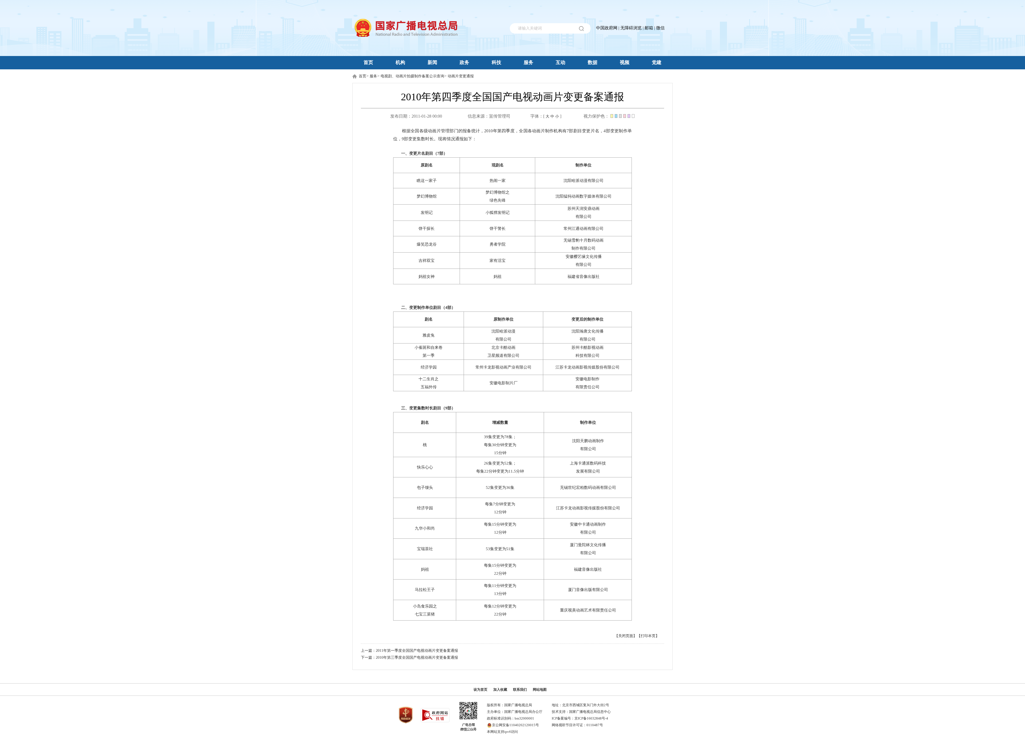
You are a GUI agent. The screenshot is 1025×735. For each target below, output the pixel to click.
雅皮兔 (429, 335)
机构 (400, 62)
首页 (368, 62)
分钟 (502, 453)
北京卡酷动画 (503, 347)
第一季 (429, 355)
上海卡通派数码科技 (588, 463)
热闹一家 (498, 180)
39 (486, 437)
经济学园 (429, 367)
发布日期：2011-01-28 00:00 (416, 116)
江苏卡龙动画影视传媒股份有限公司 (587, 367)
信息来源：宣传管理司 (489, 116)
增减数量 (500, 422)
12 (496, 512)
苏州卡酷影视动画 (587, 347)
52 (506, 463)
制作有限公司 (583, 248)
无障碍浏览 (631, 28)
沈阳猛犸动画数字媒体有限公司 (583, 196)
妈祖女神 (427, 276)
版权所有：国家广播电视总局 (509, 705)
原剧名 (427, 165)
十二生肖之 (429, 379)
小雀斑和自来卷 (429, 347)
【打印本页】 (648, 636)
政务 (464, 62)
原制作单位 (504, 319)
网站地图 (540, 690)
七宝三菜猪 (425, 614)
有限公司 (583, 216)
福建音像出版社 (588, 569)
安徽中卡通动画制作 (588, 524)
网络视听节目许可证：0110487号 (577, 725)
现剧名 (498, 165)
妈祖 (498, 276)
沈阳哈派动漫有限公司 (583, 180)
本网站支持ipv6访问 (502, 732)
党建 (656, 62)
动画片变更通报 (461, 76)
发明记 (427, 212)
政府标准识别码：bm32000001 (510, 718)
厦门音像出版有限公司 (588, 590)
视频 (624, 62)
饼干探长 (427, 228)
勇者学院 (498, 244)
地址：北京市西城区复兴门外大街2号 (580, 705)
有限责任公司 (587, 387)
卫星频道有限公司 (503, 355)
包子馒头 (425, 487)
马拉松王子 (425, 590)
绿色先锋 (498, 200)
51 (508, 549)
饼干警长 (498, 228)
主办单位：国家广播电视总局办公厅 (514, 712)
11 (494, 586)
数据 (592, 62)
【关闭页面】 (625, 636)
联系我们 (520, 690)
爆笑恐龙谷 (427, 244)
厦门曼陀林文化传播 (588, 545)
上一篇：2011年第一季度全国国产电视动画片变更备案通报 (409, 651)
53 (488, 549)
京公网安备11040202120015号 (515, 725)
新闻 (432, 62)
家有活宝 (498, 260)
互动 (560, 62)
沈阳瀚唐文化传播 (587, 331)
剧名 (429, 319)
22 (486, 471)
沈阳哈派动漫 (503, 331)
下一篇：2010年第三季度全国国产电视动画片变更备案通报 (409, 658)
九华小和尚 (425, 528)
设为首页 (480, 690)
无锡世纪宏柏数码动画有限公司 (588, 487)
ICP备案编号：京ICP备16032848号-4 (580, 718)
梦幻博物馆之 (498, 192)
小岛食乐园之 (425, 606)
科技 (496, 62)
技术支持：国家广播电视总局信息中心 (581, 712)
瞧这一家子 (427, 180)
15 (496, 453)
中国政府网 (606, 28)
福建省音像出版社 (583, 276)
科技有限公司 (587, 355)
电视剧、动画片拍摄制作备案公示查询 (412, 76)
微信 (660, 28)
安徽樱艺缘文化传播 (584, 256)
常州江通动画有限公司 (583, 228)
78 (506, 437)
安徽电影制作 (587, 379)
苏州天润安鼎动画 (583, 208)
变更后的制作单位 (587, 319)
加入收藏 (500, 690)
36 (508, 487)
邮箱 (649, 28)
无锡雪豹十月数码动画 (583, 240)
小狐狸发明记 (498, 212)
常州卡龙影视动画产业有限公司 (503, 367)
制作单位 (583, 165)
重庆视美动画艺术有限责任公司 (588, 610)
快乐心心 (425, 467)
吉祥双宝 (427, 260)
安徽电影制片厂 (504, 383)
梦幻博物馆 (427, 196)
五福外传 (429, 387)
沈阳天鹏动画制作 (588, 441)
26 (486, 463)
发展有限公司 (588, 471)
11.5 (512, 471)
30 (494, 445)
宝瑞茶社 (425, 549)
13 (496, 594)
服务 (528, 62)
